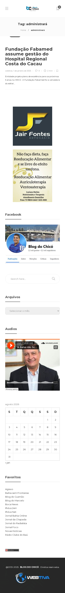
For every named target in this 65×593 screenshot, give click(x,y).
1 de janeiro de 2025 (22, 71)
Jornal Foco (11, 527)
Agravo (9, 489)
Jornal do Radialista (16, 523)
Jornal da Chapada (15, 519)
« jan (7, 462)
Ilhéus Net (10, 512)
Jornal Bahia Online (16, 515)
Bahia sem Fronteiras (17, 493)
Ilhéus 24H (10, 508)
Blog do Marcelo (14, 500)
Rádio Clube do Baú (16, 534)
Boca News (11, 504)
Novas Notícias (13, 531)
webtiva (8, 71)
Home (23, 30)
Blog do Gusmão (14, 496)
